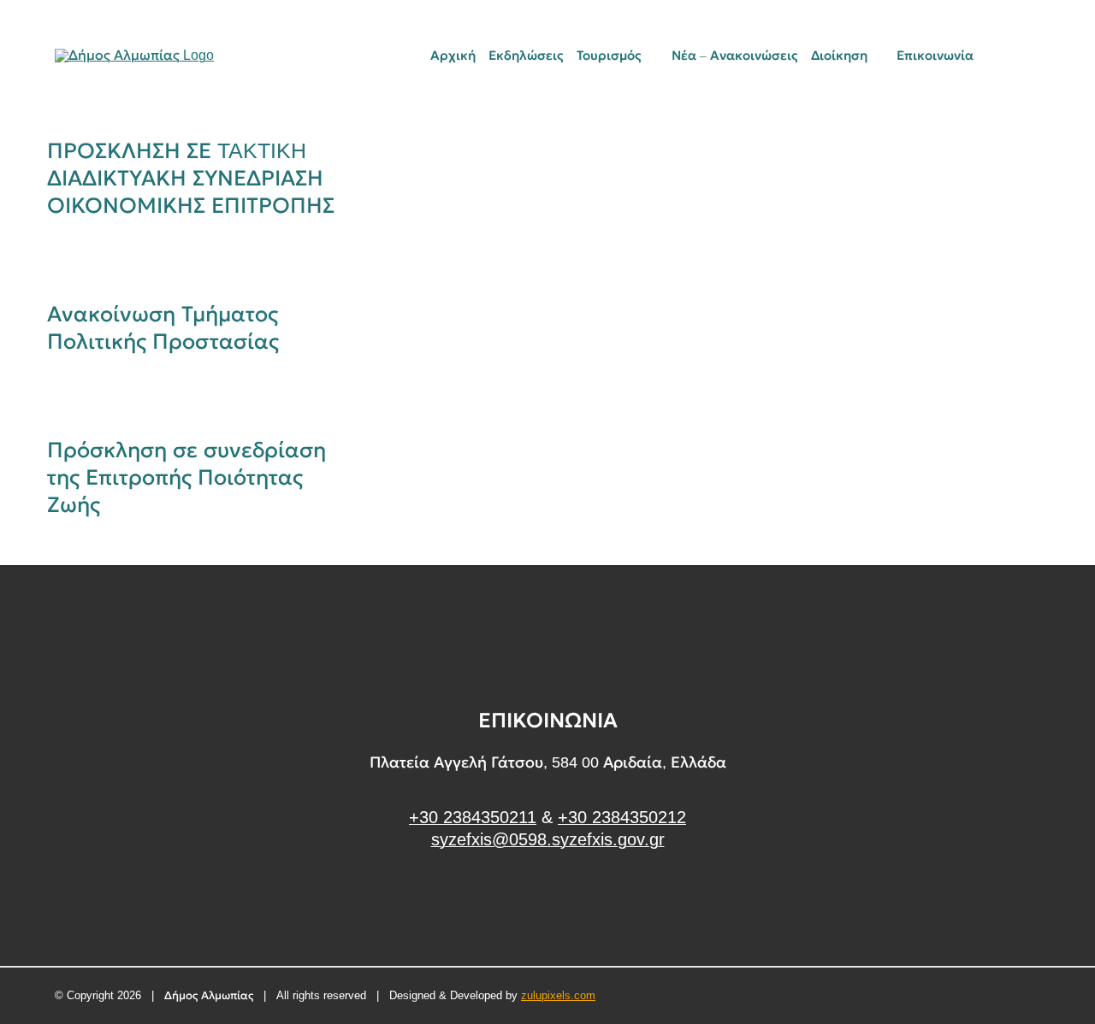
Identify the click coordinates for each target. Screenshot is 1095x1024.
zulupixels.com (558, 995)
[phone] (1034, 55)
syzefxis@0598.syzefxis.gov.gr (548, 839)
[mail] (1005, 55)
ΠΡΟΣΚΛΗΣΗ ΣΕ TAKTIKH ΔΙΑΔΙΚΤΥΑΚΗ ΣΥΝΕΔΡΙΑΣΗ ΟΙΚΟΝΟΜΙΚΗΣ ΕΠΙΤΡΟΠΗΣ (190, 177)
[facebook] (548, 904)
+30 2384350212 (622, 817)
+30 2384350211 (472, 817)
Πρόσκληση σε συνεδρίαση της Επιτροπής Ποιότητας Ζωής (186, 477)
